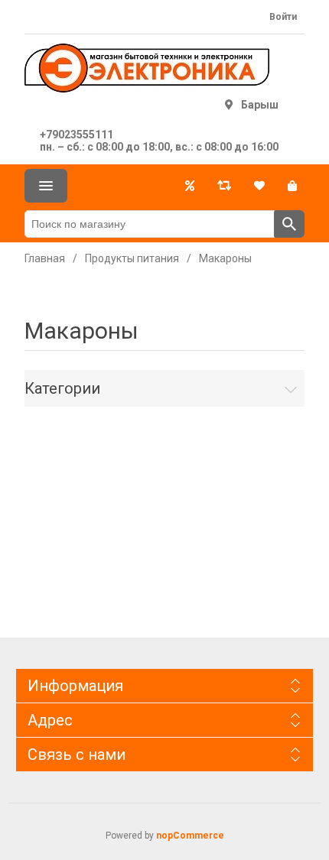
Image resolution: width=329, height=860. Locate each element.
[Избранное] (259, 186)
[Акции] (189, 186)
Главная (44, 258)
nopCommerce (190, 835)
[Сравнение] (224, 186)
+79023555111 (76, 134)
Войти (283, 16)
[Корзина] (292, 186)
